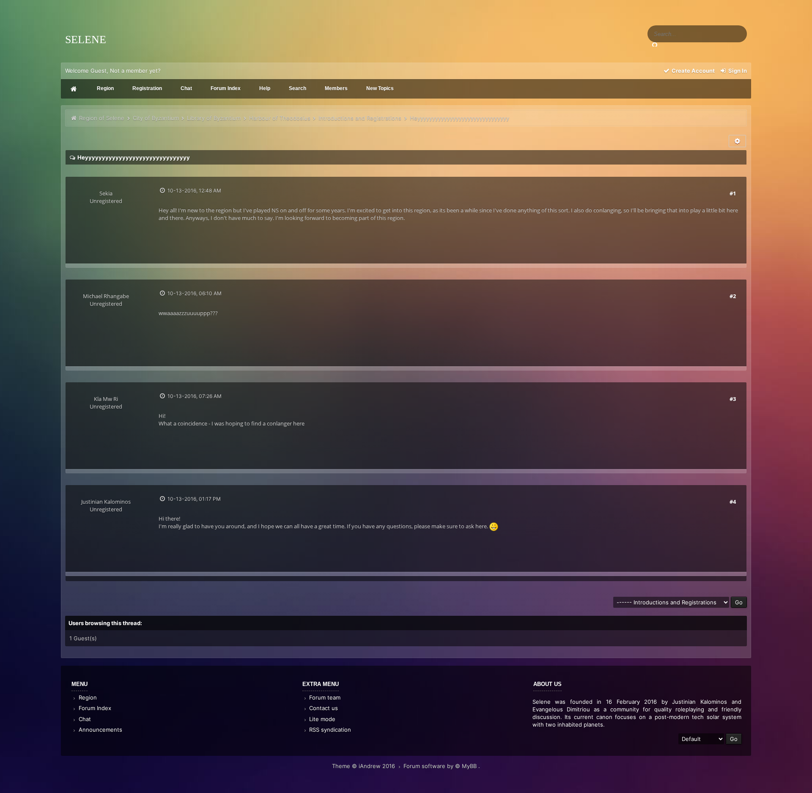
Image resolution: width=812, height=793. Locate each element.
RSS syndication (329, 729)
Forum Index (94, 708)
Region (87, 697)
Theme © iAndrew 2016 (364, 766)
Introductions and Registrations (359, 118)
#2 (733, 296)
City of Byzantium (156, 118)
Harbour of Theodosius (279, 118)
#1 (733, 193)
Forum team (323, 697)
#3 (733, 399)
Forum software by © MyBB (440, 766)
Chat (84, 719)
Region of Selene (101, 118)
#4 (733, 501)
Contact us (322, 708)
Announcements (99, 729)
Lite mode (321, 719)
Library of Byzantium (214, 118)
